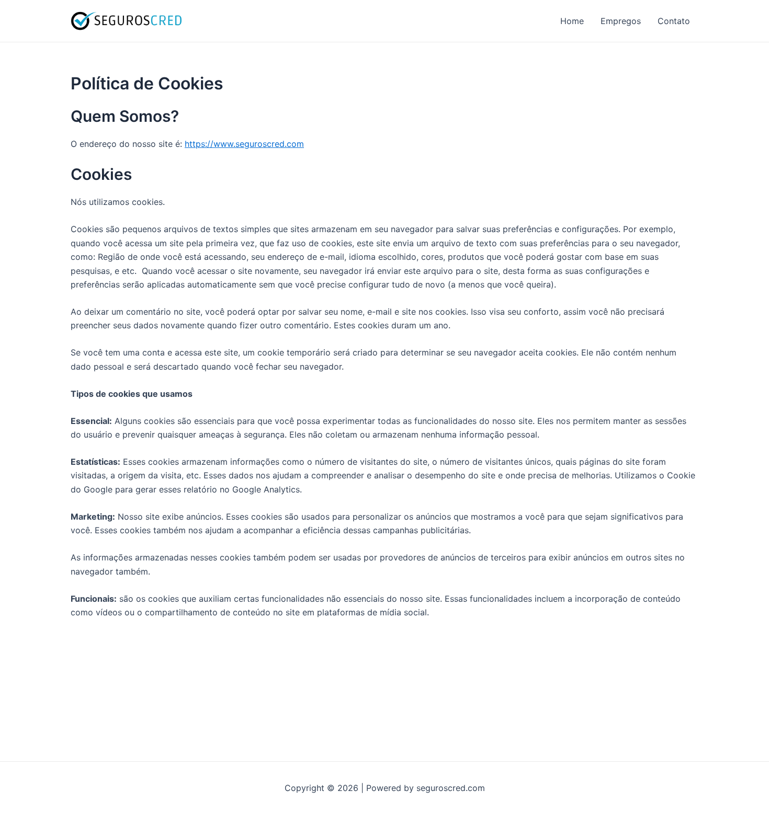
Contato (674, 21)
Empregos (621, 21)
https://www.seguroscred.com (244, 144)
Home (572, 21)
